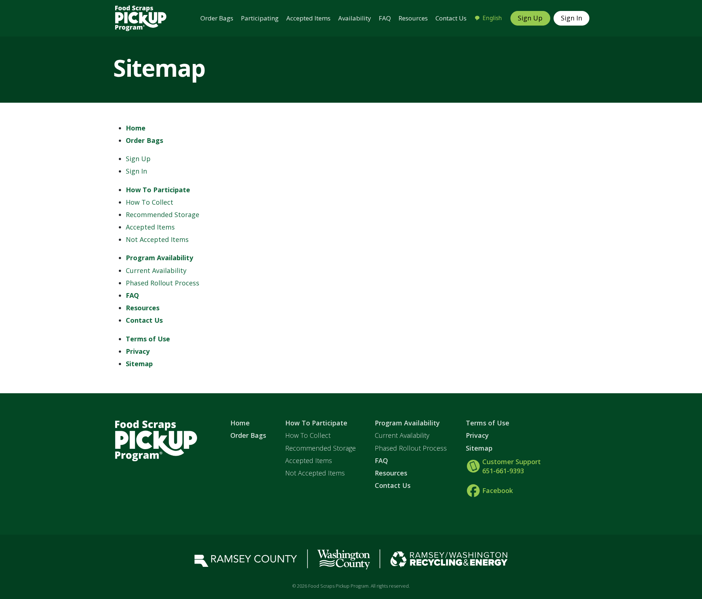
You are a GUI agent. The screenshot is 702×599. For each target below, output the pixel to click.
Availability (354, 18)
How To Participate (158, 189)
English (492, 18)
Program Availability (159, 257)
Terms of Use (148, 338)
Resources (413, 18)
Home (136, 128)
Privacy (138, 351)
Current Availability (156, 270)
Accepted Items (308, 18)
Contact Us (451, 18)
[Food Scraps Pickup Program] (140, 17)
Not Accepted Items (157, 239)
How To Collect (149, 202)
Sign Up (530, 18)
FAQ (385, 18)
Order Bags (216, 18)
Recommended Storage (162, 214)
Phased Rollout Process (162, 282)
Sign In (571, 18)
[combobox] (488, 18)
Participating (260, 18)
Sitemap (139, 363)
